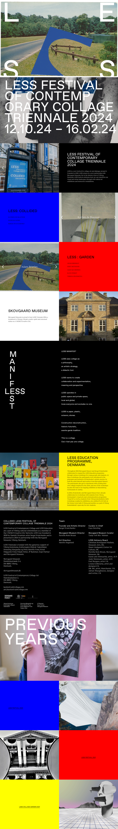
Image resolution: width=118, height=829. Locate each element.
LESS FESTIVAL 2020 (15, 708)
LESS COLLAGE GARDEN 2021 (29, 807)
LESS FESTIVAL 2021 (88, 757)
